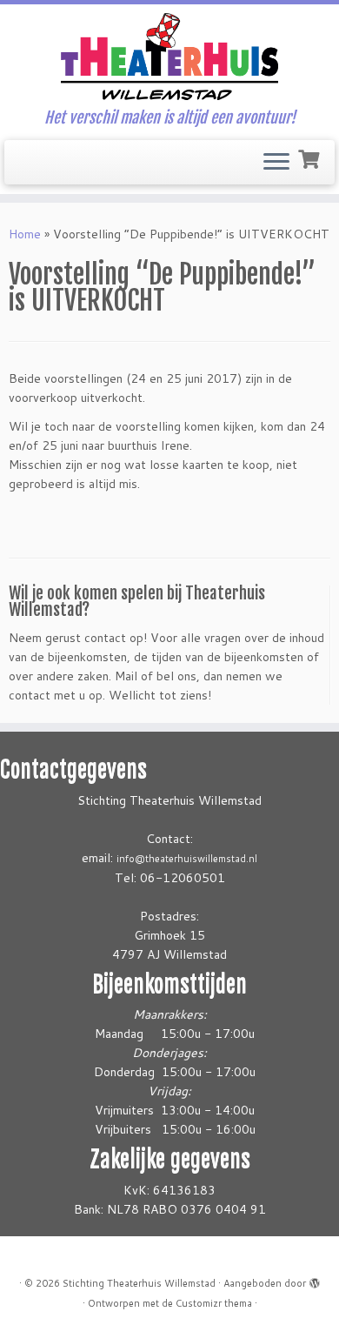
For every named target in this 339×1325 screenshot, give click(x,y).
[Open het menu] (276, 163)
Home (25, 234)
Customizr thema (214, 1303)
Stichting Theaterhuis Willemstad (139, 1283)
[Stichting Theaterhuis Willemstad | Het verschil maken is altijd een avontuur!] (169, 56)
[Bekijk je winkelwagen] (310, 157)
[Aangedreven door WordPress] (315, 1280)
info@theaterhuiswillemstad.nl (186, 859)
